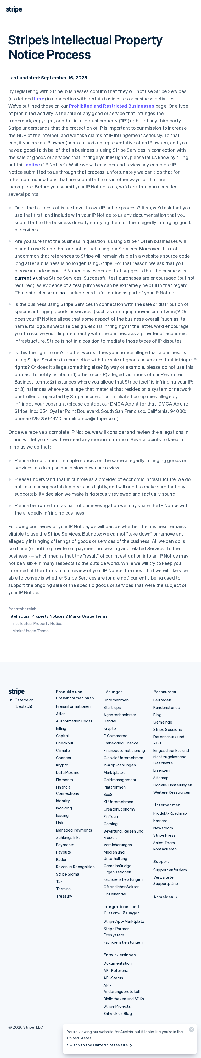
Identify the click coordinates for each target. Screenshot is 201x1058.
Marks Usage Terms (31, 630)
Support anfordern (170, 869)
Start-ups (112, 707)
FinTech (111, 816)
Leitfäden (162, 700)
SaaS (108, 794)
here (39, 98)
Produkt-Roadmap (170, 813)
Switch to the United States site (97, 1045)
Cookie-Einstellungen (172, 784)
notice (33, 164)
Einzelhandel (115, 894)
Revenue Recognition (75, 866)
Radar (61, 859)
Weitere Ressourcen (172, 792)
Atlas (60, 713)
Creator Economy (119, 809)
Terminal (64, 888)
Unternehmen (116, 700)
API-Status (113, 977)
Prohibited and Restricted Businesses (111, 106)
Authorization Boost (74, 721)
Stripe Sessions (167, 729)
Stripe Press (164, 835)
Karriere (160, 820)
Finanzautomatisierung (124, 750)
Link (59, 822)
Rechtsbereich (22, 608)
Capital (62, 735)
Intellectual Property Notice (38, 623)
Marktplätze (115, 772)
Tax (59, 881)
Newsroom (163, 827)
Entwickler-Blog (118, 1013)
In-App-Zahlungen (120, 765)
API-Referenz (116, 970)
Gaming (111, 823)
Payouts (63, 852)
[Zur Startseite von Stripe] (14, 691)
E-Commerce (115, 735)
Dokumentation (118, 963)
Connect (63, 757)
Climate (63, 750)
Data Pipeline (68, 772)
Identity (63, 800)
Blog (157, 714)
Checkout (65, 743)
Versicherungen (118, 844)
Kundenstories (166, 707)
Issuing (62, 815)
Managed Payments (74, 830)
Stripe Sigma (67, 874)
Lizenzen (161, 770)
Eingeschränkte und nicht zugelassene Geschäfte (171, 756)
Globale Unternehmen (123, 757)
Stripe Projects (117, 1006)
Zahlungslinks (68, 837)
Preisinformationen (73, 706)
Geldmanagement (120, 779)
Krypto (62, 765)
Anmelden (163, 896)
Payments (65, 844)
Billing (61, 728)
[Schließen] (191, 1030)
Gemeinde (162, 722)
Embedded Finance (121, 743)
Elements (64, 779)
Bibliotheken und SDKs (124, 998)
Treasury (64, 896)
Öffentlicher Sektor (121, 886)
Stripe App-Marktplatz (124, 921)
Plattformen (115, 787)
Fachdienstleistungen (123, 879)
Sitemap (161, 777)
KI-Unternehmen (118, 801)
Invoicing (64, 808)
